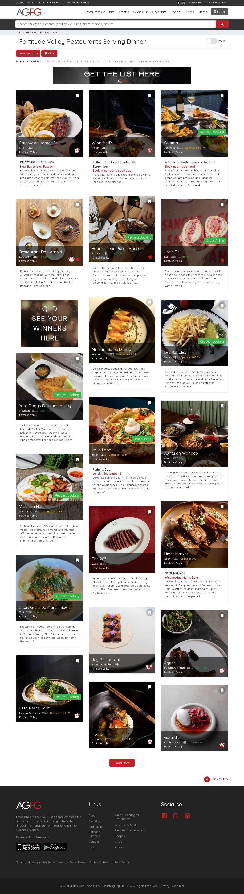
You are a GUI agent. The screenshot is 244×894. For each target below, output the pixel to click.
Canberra (95, 862)
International (91, 61)
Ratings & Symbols (95, 834)
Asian (131, 61)
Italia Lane (101, 450)
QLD (18, 32)
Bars (111, 12)
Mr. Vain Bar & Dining (111, 349)
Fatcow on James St (38, 143)
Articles (124, 12)
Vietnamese (25, 511)
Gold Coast (121, 862)
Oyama (171, 143)
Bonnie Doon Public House (116, 248)
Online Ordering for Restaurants (127, 817)
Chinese (142, 61)
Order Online (215, 241)
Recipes (176, 12)
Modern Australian (65, 61)
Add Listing (96, 827)
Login (220, 12)
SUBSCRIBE (195, 2)
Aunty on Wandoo (181, 453)
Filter (50, 53)
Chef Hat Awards (80, 2)
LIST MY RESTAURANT (215, 2)
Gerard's (172, 737)
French (95, 147)
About (92, 815)
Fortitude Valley (49, 32)
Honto (97, 734)
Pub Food (97, 253)
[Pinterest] (188, 816)
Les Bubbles (175, 352)
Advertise (94, 821)
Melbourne (34, 862)
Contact (94, 841)
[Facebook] (178, 3)
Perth (73, 862)
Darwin (82, 862)
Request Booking (212, 132)
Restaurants (93, 12)
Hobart (107, 862)
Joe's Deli (172, 252)
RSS (91, 847)
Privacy (164, 886)
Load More (122, 763)
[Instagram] (183, 3)
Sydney (21, 862)
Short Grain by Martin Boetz (45, 607)
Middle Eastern (160, 61)
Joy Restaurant (106, 659)
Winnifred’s (102, 143)
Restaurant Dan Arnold (40, 252)
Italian (107, 61)
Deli (166, 256)
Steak (22, 147)
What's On (140, 12)
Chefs (190, 12)
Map (222, 41)
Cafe (46, 61)
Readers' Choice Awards (130, 830)
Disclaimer (177, 886)
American (24, 410)
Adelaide (62, 862)
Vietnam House (33, 506)
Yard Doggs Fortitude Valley (45, 406)
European (24, 256)
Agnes (170, 663)
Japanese (119, 61)
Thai (21, 612)
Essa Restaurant (34, 708)
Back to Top (219, 779)
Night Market (176, 554)
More (201, 12)
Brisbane (31, 32)
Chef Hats (159, 12)
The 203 (99, 559)
